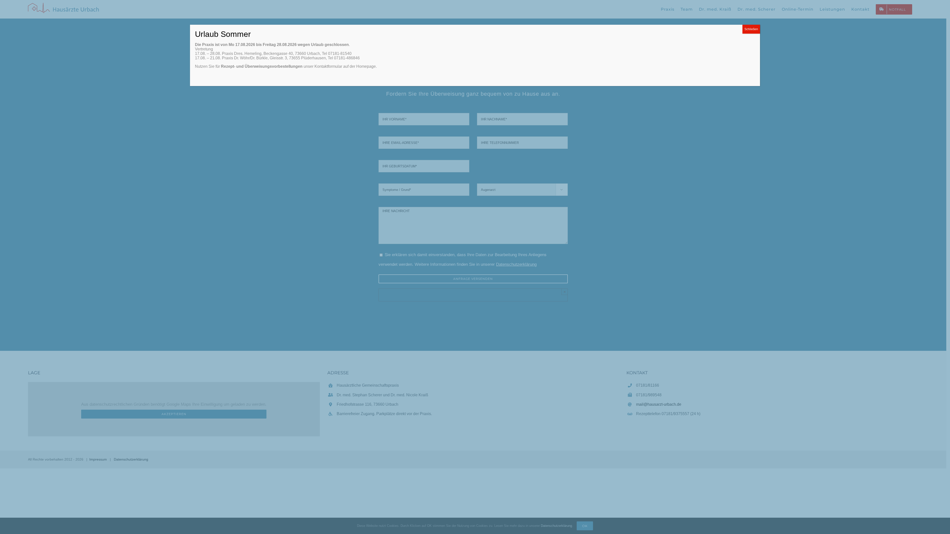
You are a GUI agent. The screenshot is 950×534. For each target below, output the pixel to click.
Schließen (751, 29)
